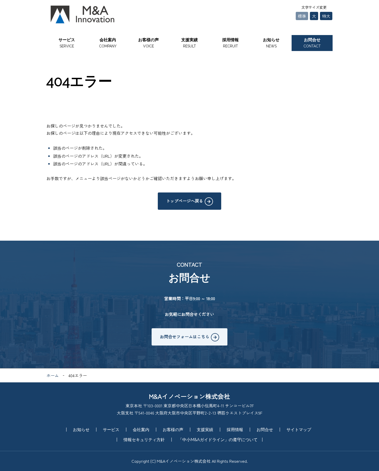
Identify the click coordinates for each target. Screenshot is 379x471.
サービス (67, 42)
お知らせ (271, 42)
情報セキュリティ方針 (144, 439)
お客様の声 (148, 42)
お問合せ (312, 42)
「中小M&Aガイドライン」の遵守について (218, 439)
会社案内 (108, 42)
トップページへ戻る (184, 201)
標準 (302, 16)
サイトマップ (298, 429)
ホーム (52, 375)
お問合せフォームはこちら (184, 336)
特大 (326, 16)
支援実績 (189, 42)
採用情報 (230, 42)
